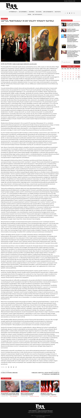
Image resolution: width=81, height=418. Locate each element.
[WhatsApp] (14, 367)
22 (76, 76)
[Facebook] (6, 367)
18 (65, 76)
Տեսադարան (58, 11)
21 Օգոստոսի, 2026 (4, 391)
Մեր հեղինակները (37, 14)
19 (67, 76)
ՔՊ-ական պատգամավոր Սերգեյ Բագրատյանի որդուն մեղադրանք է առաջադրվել (73, 24)
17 (62, 76)
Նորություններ (13, 11)
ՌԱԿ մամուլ (39, 11)
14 (73, 74)
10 (62, 74)
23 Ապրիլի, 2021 (4, 18)
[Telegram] (11, 367)
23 (78, 76)
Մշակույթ (31, 11)
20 (70, 76)
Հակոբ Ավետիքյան (13, 396)
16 (78, 74)
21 (73, 76)
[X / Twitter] (9, 367)
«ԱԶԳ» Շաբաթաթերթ (48, 11)
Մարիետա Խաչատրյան (34, 396)
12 (67, 74)
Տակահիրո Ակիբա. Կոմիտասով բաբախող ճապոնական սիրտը (72, 46)
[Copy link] (16, 367)
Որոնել (77, 62)
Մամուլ (29, 14)
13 (70, 74)
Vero (43, 416)
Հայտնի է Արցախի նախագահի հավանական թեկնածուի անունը (73, 30)
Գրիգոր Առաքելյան (53, 396)
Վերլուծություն (23, 11)
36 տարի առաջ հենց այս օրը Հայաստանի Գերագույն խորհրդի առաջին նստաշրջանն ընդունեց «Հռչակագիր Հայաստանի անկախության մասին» (73, 53)
